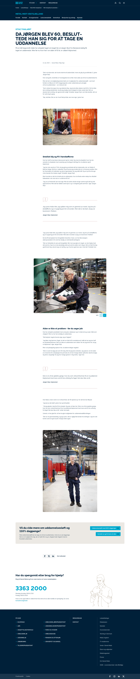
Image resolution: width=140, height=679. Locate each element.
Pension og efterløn (52, 637)
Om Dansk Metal (105, 661)
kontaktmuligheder (22, 600)
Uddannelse (22, 637)
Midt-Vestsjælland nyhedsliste (50, 7)
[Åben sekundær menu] (124, 3)
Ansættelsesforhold (25, 630)
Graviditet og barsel (53, 641)
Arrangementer (34, 17)
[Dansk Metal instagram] (114, 676)
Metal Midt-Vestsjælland (35, 7)
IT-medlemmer (104, 641)
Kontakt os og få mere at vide (107, 534)
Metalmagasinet (104, 653)
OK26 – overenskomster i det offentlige (111, 665)
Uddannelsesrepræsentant (55, 626)
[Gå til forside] (19, 3)
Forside (17, 7)
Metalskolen (103, 622)
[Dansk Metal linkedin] (119, 676)
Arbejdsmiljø (22, 634)
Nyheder (79, 17)
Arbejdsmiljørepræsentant (55, 622)
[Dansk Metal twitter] (123, 676)
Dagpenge (21, 622)
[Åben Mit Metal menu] (115, 3)
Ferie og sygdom (51, 630)
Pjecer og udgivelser (106, 649)
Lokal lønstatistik (46, 17)
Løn (19, 626)
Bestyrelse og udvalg (68, 17)
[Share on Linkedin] (53, 556)
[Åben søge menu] (120, 3)
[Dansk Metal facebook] (110, 676)
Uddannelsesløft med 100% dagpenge (104, 528)
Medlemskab (52, 3)
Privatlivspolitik (19, 676)
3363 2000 (31, 588)
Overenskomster (105, 630)
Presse (102, 657)
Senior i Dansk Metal (106, 645)
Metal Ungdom (104, 637)
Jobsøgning (22, 641)
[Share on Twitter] (49, 556)
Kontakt (43, 3)
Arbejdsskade (50, 634)
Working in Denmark (106, 634)
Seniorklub (56, 17)
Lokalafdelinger (24, 7)
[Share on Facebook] (45, 556)
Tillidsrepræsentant (25, 645)
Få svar (18, 618)
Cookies (28, 676)
